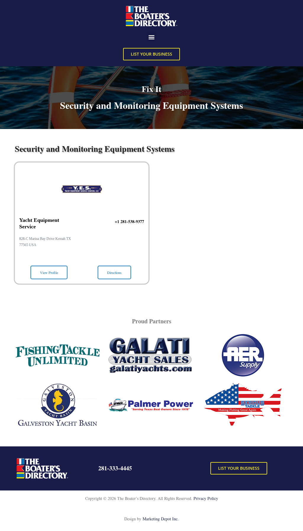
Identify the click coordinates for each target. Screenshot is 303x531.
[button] (152, 37)
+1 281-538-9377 (129, 221)
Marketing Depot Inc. (161, 519)
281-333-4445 (115, 468)
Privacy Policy (206, 498)
